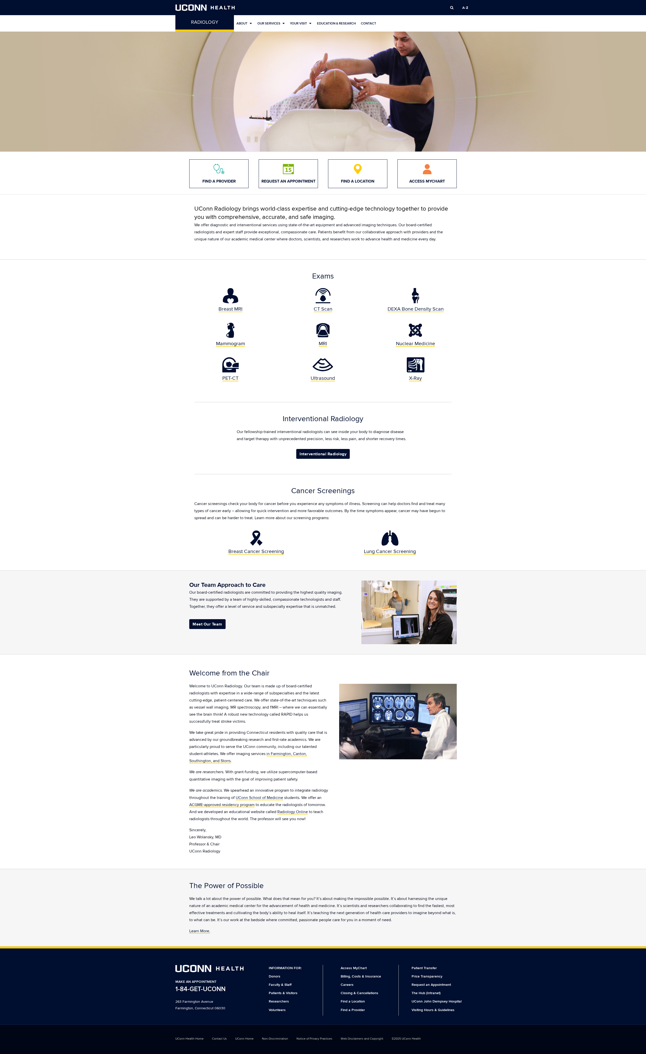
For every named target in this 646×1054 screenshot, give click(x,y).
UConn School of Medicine (259, 797)
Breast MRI (231, 309)
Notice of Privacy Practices (314, 1039)
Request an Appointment (431, 985)
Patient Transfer (424, 968)
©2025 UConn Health (406, 1039)
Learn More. (199, 931)
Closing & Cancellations (359, 993)
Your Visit (298, 23)
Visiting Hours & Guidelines (433, 1010)
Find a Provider (353, 1010)
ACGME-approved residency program (222, 804)
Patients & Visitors (283, 993)
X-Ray (415, 378)
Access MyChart (354, 968)
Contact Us (219, 1039)
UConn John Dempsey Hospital (437, 1001)
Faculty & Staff (280, 985)
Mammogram (230, 344)
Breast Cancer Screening (256, 551)
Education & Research (336, 23)
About (242, 23)
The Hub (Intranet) (426, 993)
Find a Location (353, 1001)
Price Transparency (427, 976)
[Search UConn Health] (452, 8)
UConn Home (244, 1039)
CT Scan (323, 309)
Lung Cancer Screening (390, 551)
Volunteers (277, 1010)
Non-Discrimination (275, 1039)
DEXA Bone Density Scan (416, 309)
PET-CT (230, 378)
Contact (368, 23)
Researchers (279, 1001)
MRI (323, 344)
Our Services (268, 23)
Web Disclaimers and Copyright (362, 1039)
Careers (347, 985)
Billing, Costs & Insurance (361, 976)
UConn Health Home (189, 1039)
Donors (274, 976)
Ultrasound (323, 378)
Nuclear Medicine (415, 344)
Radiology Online (292, 811)
